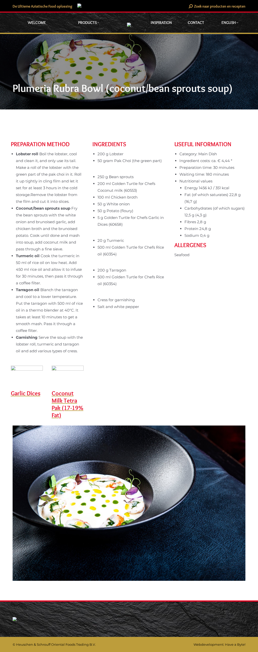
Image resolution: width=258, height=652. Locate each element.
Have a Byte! (235, 644)
